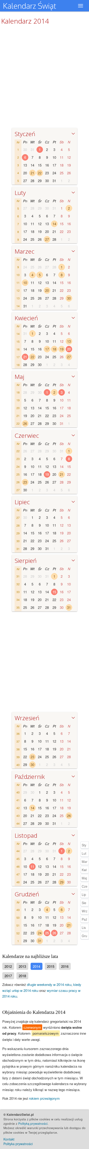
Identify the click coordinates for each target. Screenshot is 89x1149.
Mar (84, 861)
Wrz (84, 911)
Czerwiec (27, 435)
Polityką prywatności (32, 1123)
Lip (84, 894)
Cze (84, 886)
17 (47, 349)
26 (25, 423)
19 (61, 349)
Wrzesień (27, 718)
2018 (22, 975)
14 (54, 223)
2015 (50, 966)
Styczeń (25, 134)
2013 (22, 966)
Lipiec (22, 502)
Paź (84, 919)
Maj (19, 377)
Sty (84, 845)
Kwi (84, 869)
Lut (84, 853)
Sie (84, 902)
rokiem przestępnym (44, 1098)
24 (40, 932)
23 (25, 482)
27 (47, 239)
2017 (8, 975)
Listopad (26, 835)
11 (32, 866)
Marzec (24, 251)
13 (69, 341)
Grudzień (27, 894)
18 (54, 349)
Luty (20, 193)
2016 (64, 966)
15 (54, 591)
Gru (84, 935)
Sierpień (26, 561)
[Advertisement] (44, 663)
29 (61, 882)
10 (25, 282)
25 (47, 932)
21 (32, 172)
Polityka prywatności (18, 1143)
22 (40, 172)
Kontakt (8, 1139)
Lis (84, 927)
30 (69, 298)
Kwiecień (26, 318)
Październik (30, 777)
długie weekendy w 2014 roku (49, 984)
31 (69, 607)
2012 (8, 966)
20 (47, 290)
